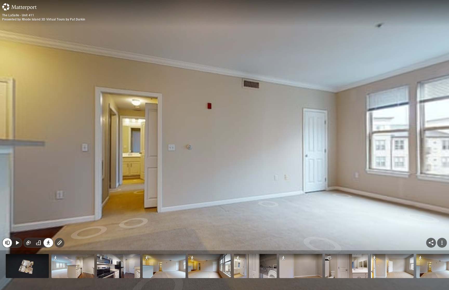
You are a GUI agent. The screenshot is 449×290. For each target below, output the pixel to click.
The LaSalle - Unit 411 (18, 15)
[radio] (29, 242)
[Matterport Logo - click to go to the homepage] (19, 6)
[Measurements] (59, 243)
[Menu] (442, 243)
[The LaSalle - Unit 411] (224, 145)
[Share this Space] (431, 243)
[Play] (17, 242)
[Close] (7, 242)
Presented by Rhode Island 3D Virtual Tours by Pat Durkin (43, 19)
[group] (38, 243)
